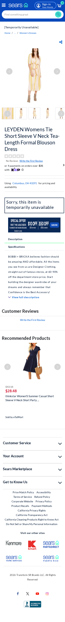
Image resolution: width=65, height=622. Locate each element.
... (15, 33)
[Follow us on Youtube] (37, 593)
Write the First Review (31, 160)
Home (7, 33)
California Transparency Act (31, 514)
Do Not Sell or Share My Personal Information (31, 524)
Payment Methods (42, 505)
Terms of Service (22, 496)
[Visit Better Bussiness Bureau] (32, 603)
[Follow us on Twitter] (27, 593)
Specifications (16, 246)
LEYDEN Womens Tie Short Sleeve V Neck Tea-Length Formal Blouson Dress (32, 139)
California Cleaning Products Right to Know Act (31, 519)
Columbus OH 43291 (24, 183)
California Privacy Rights (32, 510)
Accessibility (43, 492)
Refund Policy (42, 496)
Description (15, 239)
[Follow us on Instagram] (47, 593)
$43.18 (9, 386)
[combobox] (33, 14)
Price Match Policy (23, 492)
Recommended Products (26, 338)
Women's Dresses (28, 33)
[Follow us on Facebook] (17, 593)
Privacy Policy (44, 501)
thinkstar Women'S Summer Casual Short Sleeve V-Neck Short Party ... (29, 398)
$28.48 (11, 391)
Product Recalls (20, 505)
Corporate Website (22, 501)
